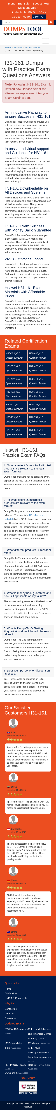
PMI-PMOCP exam (15, 1065)
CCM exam (34, 1043)
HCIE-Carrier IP (32, 48)
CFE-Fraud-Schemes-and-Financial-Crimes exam (39, 1034)
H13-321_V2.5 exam (39, 1065)
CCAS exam (11, 1073)
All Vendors (11, 993)
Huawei (18, 48)
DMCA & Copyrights (16, 998)
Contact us (11, 1009)
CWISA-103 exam (14, 1029)
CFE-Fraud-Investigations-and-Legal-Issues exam (38, 1052)
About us (10, 1013)
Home (8, 48)
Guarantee (10, 1018)
